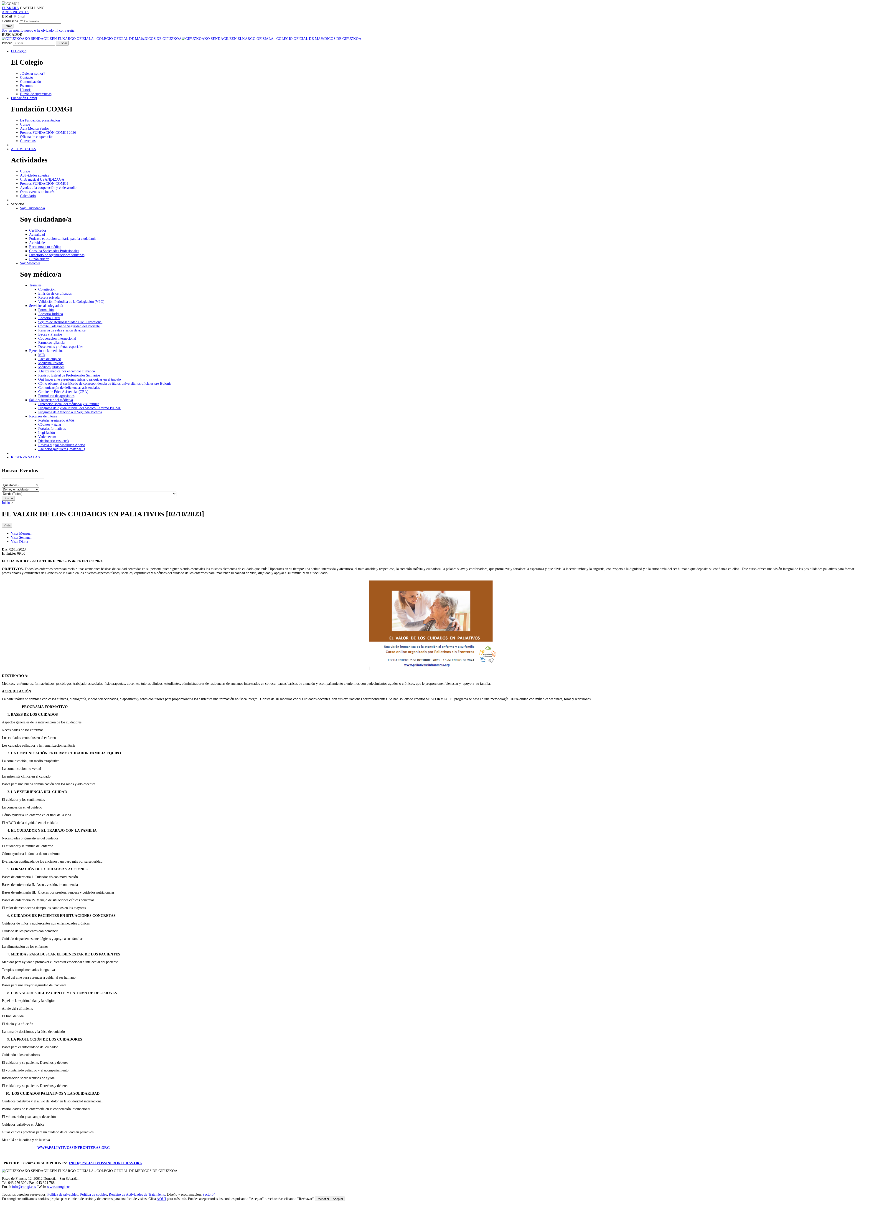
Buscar (7, 43)
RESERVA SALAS (25, 457)
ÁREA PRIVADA (15, 12)
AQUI (161, 1199)
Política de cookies (93, 1194)
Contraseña (10, 21)
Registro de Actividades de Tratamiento (137, 1194)
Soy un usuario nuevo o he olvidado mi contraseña (38, 30)
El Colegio (18, 51)
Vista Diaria (19, 541)
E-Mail (7, 16)
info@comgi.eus (24, 1187)
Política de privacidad (62, 1194)
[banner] (181, 38)
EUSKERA (10, 8)
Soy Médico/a (30, 263)
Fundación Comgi (24, 98)
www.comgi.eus (58, 1187)
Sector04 (209, 1194)
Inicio (6, 503)
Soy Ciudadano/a (32, 208)
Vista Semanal (21, 537)
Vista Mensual (21, 533)
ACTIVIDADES (23, 149)
